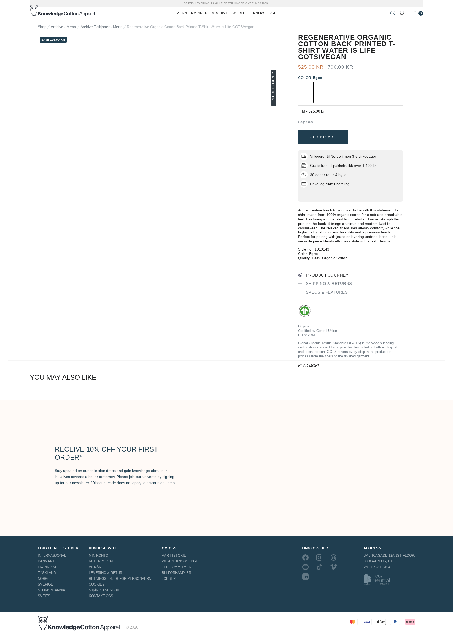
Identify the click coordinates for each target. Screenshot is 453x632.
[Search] (401, 13)
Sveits (44, 596)
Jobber (169, 579)
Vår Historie (174, 555)
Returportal (101, 561)
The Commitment (177, 567)
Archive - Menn (63, 27)
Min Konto (98, 555)
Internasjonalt (53, 555)
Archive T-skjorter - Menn (101, 27)
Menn (181, 13)
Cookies (97, 584)
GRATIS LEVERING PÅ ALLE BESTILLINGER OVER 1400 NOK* (227, 3)
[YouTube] (305, 567)
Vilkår (95, 567)
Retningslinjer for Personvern (120, 579)
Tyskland (47, 573)
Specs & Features (327, 292)
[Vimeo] (333, 567)
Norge (44, 579)
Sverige (45, 584)
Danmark (46, 561)
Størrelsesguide (106, 590)
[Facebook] (305, 557)
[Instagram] (319, 557)
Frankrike (47, 567)
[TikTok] (319, 567)
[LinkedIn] (305, 576)
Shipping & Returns (329, 283)
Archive (220, 13)
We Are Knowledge (180, 561)
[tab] (304, 312)
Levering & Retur (105, 573)
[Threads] (333, 557)
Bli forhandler (176, 573)
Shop (42, 27)
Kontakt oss (101, 596)
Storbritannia (51, 590)
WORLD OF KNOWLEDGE (255, 13)
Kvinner (199, 13)
